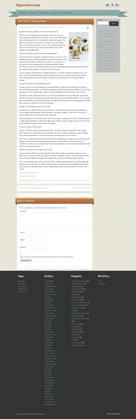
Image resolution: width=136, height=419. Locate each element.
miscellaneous (76, 316)
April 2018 (48, 375)
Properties (75, 326)
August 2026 (49, 281)
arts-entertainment (78, 284)
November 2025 (50, 286)
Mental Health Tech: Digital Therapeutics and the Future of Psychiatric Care (107, 52)
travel (73, 340)
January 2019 (49, 353)
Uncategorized (76, 342)
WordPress (102, 284)
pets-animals (76, 324)
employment (76, 292)
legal (73, 310)
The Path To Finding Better (33, 21)
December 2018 (50, 356)
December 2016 (50, 404)
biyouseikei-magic (44, 27)
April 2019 (48, 348)
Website (23, 247)
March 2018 (49, 377)
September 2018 (50, 364)
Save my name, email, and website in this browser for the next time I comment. (46, 257)
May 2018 (48, 372)
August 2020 (49, 318)
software (74, 335)
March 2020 (49, 332)
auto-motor (75, 286)
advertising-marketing (79, 281)
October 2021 (49, 300)
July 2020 (48, 321)
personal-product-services (80, 318)
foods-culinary (76, 297)
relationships (76, 332)
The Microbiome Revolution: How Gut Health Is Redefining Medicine (108, 44)
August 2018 (49, 367)
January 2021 (49, 305)
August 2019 (49, 337)
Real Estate (75, 329)
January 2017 (49, 402)
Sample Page (56, 12)
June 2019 (48, 342)
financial (74, 294)
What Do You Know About (28, 172)
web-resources (76, 345)
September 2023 (50, 294)
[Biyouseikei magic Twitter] (107, 5)
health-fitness (76, 300)
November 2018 (50, 359)
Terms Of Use (67, 12)
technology (75, 337)
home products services (80, 302)
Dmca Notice (33, 12)
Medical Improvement (79, 313)
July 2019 (48, 340)
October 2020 (49, 313)
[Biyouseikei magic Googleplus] (117, 5)
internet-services (77, 308)
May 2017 (48, 391)
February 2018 (50, 380)
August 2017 (49, 385)
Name (22, 232)
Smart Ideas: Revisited (27, 176)
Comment (24, 211)
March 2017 (49, 396)
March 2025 (49, 289)
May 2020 (48, 326)
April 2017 (48, 393)
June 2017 (48, 388)
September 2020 (50, 316)
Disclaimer (23, 12)
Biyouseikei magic (28, 5)
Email (22, 240)
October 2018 (49, 361)
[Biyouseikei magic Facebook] (112, 5)
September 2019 (50, 335)
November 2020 (50, 310)
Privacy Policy (45, 12)
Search (100, 20)
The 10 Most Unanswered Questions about (33, 188)
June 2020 (48, 324)
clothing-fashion (77, 289)
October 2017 (49, 383)
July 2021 (48, 302)
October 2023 (49, 292)
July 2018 (48, 369)
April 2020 (48, 329)
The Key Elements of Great (81, 188)
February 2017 (50, 399)
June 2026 (48, 284)
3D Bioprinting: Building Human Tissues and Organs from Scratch (107, 60)
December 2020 (50, 308)
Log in (100, 281)
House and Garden (78, 305)
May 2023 (48, 297)
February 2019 (50, 351)
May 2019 (48, 345)
